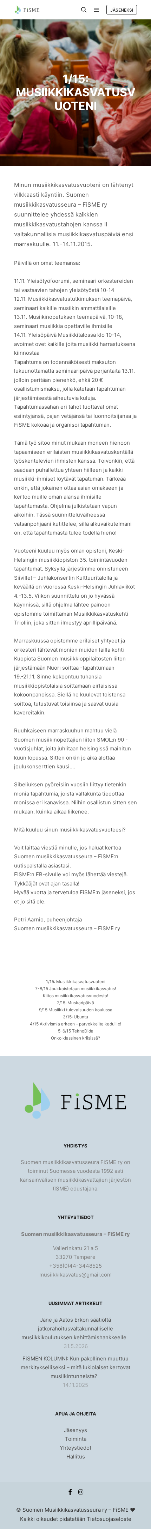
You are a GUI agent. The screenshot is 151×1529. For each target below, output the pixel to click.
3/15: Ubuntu (75, 1016)
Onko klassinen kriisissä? (75, 1038)
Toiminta (75, 1439)
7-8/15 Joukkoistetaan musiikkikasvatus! (75, 988)
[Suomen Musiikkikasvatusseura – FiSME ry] (27, 9)
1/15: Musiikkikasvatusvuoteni (75, 981)
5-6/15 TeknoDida (75, 1031)
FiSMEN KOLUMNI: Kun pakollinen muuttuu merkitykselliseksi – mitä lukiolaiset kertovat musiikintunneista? (75, 1367)
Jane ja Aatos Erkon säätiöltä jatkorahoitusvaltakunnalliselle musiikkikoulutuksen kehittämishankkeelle (73, 1328)
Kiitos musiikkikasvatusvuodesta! (75, 995)
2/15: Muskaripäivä (75, 1002)
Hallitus (75, 1456)
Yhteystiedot (75, 1447)
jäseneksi (121, 10)
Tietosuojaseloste (109, 1519)
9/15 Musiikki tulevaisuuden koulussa (75, 1009)
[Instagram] (80, 1492)
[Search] (84, 9)
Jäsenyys (75, 1430)
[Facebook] (70, 1492)
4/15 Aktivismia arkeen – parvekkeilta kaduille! (75, 1024)
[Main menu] (96, 9)
